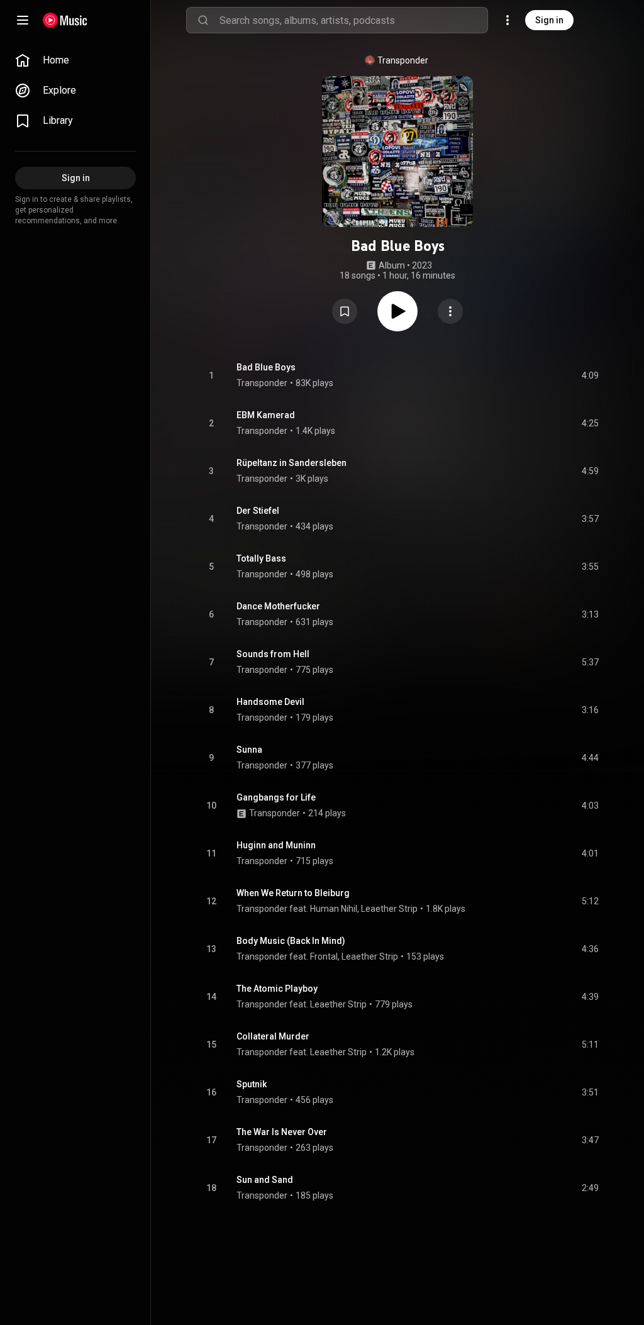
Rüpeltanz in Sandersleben (291, 463)
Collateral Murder (272, 1036)
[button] (344, 311)
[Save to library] (344, 311)
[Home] (65, 20)
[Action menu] (450, 311)
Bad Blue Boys (266, 367)
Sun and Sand (264, 1180)
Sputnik (251, 1084)
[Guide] (22, 20)
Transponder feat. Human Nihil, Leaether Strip (327, 909)
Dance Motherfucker (278, 606)
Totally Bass (261, 558)
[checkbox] (589, 375)
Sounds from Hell (272, 654)
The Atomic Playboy (277, 989)
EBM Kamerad (265, 415)
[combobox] (353, 20)
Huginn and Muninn (276, 845)
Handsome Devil (270, 702)
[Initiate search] (203, 20)
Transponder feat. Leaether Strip (301, 1004)
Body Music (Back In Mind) (290, 941)
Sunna (249, 750)
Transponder (402, 60)
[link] (75, 60)
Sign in (549, 20)
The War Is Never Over (281, 1132)
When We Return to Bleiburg (293, 893)
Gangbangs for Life (276, 797)
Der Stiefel (257, 511)
